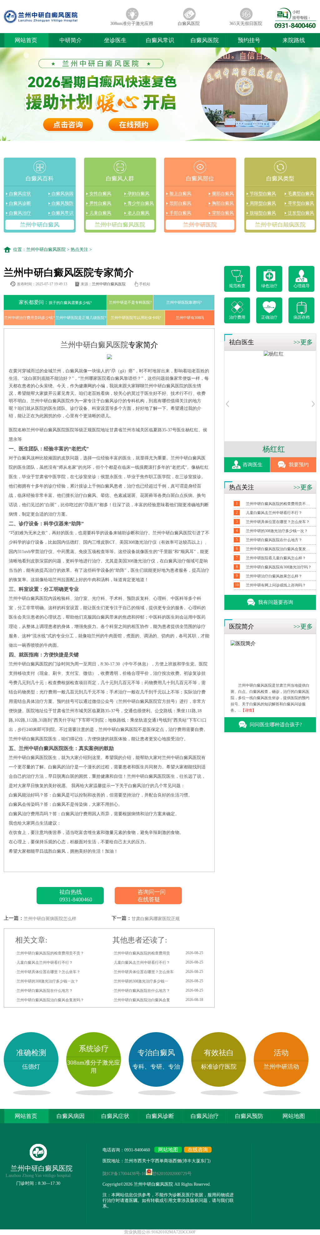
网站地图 (293, 1116)
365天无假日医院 (245, 23)
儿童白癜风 (100, 213)
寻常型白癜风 (301, 203)
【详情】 (248, 710)
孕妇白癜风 (138, 193)
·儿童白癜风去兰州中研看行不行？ (44, 962)
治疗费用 (237, 317)
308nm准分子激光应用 (131, 23)
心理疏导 (301, 285)
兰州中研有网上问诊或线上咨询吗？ (276, 585)
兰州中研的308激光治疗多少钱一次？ (277, 531)
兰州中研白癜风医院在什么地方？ (274, 540)
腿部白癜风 (223, 193)
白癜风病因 (62, 193)
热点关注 (79, 249)
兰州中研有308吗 (190, 318)
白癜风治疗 (20, 213)
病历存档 (301, 317)
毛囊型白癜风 (301, 193)
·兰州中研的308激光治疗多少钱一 (157, 981)
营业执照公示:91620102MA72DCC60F (160, 1232)
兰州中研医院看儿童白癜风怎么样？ (276, 558)
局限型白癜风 (263, 203)
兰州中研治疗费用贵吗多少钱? (29, 318)
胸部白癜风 (223, 203)
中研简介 (70, 40)
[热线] (295, 26)
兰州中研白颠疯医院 (280, 225)
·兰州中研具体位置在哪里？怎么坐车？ (47, 972)
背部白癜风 (223, 213)
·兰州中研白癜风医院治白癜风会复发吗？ (49, 1000)
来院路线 (293, 40)
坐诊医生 (115, 40)
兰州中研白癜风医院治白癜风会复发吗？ (279, 549)
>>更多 (303, 342)
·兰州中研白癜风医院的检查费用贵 (157, 953)
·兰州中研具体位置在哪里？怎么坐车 (157, 971)
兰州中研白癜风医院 (120, 225)
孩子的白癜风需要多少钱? (55, 302)
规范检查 (237, 285)
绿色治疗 (269, 285)
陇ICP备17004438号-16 (124, 1173)
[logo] (53, 23)
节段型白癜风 (263, 193)
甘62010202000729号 (172, 1173)
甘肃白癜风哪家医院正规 (156, 918)
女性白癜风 (100, 193)
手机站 (144, 284)
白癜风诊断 (20, 203)
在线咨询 (198, 1149)
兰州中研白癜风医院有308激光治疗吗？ (279, 567)
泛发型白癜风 (301, 213)
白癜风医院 (189, 23)
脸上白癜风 (180, 193)
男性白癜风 (100, 203)
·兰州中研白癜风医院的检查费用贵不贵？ (49, 953)
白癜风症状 (20, 193)
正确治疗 (269, 317)
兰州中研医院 (200, 225)
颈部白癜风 (180, 203)
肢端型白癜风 (263, 213)
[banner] (160, 94)
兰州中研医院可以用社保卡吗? (136, 318)
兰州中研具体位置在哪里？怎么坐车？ (278, 522)
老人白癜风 (138, 213)
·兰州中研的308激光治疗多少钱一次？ (46, 981)
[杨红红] (271, 353)
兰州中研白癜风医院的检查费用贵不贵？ (279, 504)
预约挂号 (249, 40)
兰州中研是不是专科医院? (130, 302)
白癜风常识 (160, 40)
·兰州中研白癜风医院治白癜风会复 (157, 999)
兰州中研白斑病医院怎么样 (50, 918)
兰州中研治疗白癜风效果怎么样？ (274, 576)
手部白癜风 (180, 213)
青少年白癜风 (141, 203)
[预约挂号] (227, 405)
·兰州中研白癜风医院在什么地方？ (44, 990)
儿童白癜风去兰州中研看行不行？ (274, 513)
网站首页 (26, 40)
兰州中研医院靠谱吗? (184, 302)
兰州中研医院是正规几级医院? (81, 318)
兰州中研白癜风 (39, 225)
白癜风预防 (62, 203)
